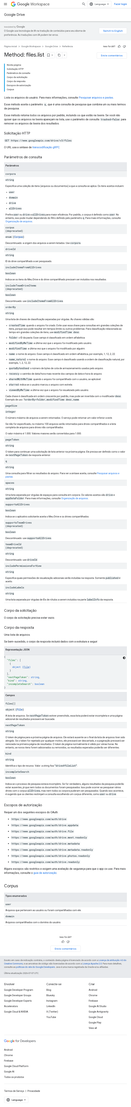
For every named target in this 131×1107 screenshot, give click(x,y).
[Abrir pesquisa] (84, 4)
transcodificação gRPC (46, 147)
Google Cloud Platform (16, 1066)
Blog (48, 990)
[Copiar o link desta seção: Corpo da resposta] (37, 628)
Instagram (51, 1000)
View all (93, 1028)
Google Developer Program (18, 990)
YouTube (51, 1017)
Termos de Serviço (14, 1091)
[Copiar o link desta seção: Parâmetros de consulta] (45, 157)
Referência (67, 46)
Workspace (40, 4)
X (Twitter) (52, 1011)
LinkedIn (50, 1006)
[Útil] (119, 46)
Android (93, 990)
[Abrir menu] (5, 4)
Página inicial (10, 46)
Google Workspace (31, 46)
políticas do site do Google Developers (35, 967)
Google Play (95, 1022)
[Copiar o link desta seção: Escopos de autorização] (45, 805)
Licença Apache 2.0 (92, 963)
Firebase (93, 1000)
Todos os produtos (14, 1077)
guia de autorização (45, 873)
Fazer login (120, 4)
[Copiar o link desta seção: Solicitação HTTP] (33, 134)
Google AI (9, 1071)
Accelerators (11, 1006)
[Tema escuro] (124, 658)
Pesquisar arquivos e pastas (96, 97)
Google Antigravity (98, 1011)
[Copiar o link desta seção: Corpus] (21, 886)
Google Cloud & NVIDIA (16, 1011)
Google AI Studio (97, 1006)
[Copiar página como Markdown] (59, 55)
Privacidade (33, 1091)
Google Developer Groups (17, 995)
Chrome (93, 995)
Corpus (18, 236)
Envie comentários (112, 55)
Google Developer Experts (18, 1000)
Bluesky (50, 995)
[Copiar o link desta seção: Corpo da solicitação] (40, 611)
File (26, 667)
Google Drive (14, 15)
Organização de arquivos (18, 221)
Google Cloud (96, 1017)
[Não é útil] (124, 46)
